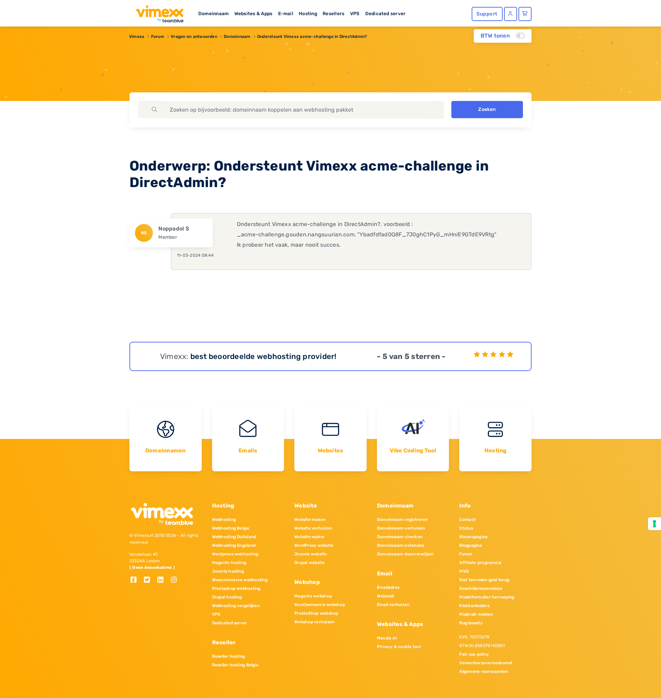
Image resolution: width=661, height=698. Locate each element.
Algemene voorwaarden (483, 671)
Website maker (309, 536)
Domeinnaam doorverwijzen (405, 554)
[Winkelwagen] (525, 14)
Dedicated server (385, 13)
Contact (467, 519)
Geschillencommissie (480, 588)
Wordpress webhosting (235, 554)
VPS (355, 13)
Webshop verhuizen (314, 621)
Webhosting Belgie (231, 528)
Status (466, 528)
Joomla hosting (228, 571)
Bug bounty (470, 622)
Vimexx (136, 36)
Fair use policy (474, 654)
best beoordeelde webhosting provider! (263, 356)
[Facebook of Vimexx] (136, 580)
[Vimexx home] (157, 12)
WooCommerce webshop (319, 604)
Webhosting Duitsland (234, 536)
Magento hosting (229, 562)
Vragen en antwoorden (194, 36)
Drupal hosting (227, 597)
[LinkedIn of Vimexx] (163, 580)
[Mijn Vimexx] (510, 14)
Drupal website (309, 562)
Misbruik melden (476, 614)
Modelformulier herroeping (486, 597)
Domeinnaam (213, 13)
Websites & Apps (253, 13)
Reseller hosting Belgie (235, 665)
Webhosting (224, 519)
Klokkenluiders (474, 605)
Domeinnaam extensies (400, 545)
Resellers (333, 13)
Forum (157, 36)
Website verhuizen (313, 528)
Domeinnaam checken (399, 536)
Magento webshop (313, 596)
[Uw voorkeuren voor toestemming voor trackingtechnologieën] (654, 523)
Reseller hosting (228, 656)
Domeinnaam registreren (402, 519)
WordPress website (313, 545)
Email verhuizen (393, 604)
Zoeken (487, 109)
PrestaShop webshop (316, 613)
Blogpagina (470, 545)
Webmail (385, 596)
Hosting (308, 13)
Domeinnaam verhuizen (401, 528)
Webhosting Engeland (234, 545)
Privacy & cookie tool (399, 646)
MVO (464, 571)
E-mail (285, 13)
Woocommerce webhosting (239, 579)
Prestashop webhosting (236, 588)
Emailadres (388, 587)
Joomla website (310, 554)
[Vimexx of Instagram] (176, 580)
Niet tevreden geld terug (484, 579)
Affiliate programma (480, 562)
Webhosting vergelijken (236, 605)
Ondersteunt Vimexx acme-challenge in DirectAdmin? (312, 36)
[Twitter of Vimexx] (149, 580)
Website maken (309, 519)
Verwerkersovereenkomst (485, 662)
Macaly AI (387, 638)
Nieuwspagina (473, 536)
